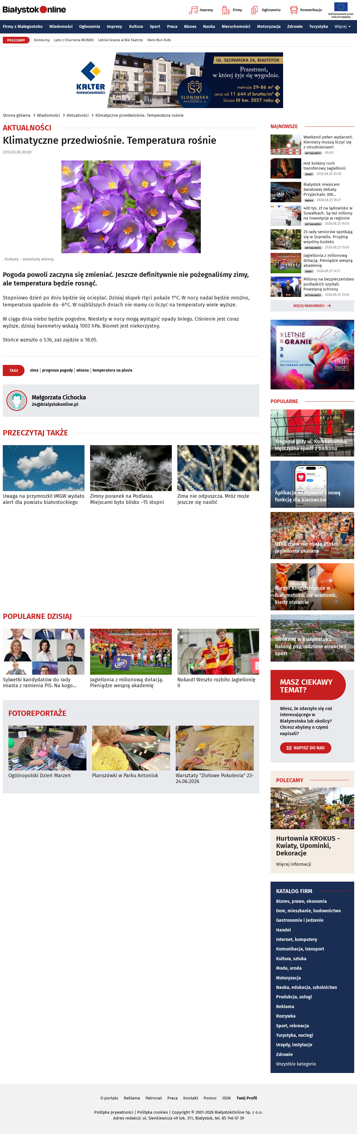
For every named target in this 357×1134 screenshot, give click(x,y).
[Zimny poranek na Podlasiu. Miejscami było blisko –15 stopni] (131, 468)
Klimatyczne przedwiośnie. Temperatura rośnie (139, 115)
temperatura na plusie (112, 370)
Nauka (209, 26)
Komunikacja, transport (300, 949)
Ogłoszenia (271, 10)
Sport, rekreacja (292, 1025)
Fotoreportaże (37, 713)
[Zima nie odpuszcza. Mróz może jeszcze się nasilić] (218, 468)
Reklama (285, 1006)
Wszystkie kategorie (296, 1064)
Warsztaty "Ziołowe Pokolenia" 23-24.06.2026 (215, 779)
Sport (155, 26)
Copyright (181, 1112)
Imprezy (206, 10)
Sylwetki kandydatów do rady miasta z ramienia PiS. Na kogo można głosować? (38, 683)
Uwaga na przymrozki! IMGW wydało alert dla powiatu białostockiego (44, 499)
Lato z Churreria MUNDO (74, 40)
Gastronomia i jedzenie (300, 920)
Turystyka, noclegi (294, 1035)
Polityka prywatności (113, 1112)
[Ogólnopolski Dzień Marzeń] (47, 748)
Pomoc (210, 1098)
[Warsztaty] (215, 748)
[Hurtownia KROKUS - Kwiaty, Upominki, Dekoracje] (312, 808)
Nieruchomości (236, 26)
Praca (172, 26)
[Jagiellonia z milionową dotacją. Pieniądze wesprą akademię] (131, 652)
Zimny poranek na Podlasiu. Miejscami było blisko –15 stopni (127, 499)
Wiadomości (61, 26)
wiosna (82, 370)
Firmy (237, 10)
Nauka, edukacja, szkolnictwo (306, 987)
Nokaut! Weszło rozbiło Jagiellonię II (216, 683)
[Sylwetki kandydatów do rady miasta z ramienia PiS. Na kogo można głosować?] (44, 652)
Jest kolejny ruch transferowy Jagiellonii (324, 166)
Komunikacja (311, 10)
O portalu (109, 1098)
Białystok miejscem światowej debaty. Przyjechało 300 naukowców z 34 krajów (325, 189)
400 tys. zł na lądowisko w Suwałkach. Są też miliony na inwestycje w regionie (328, 213)
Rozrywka (286, 1016)
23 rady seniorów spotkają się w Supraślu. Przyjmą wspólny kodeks (328, 236)
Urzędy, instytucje (294, 1044)
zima (34, 370)
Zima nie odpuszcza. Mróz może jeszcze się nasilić (213, 499)
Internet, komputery (296, 939)
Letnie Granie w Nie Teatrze (120, 40)
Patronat (154, 1098)
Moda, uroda (289, 968)
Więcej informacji (293, 864)
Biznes (190, 26)
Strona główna (16, 115)
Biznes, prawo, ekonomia (301, 901)
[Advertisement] (131, 558)
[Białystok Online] (34, 10)
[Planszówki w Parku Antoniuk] (131, 748)
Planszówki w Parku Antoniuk (125, 776)
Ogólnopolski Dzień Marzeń (39, 776)
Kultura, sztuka (291, 958)
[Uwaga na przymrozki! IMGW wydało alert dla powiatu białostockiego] (44, 468)
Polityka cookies (152, 1112)
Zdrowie (295, 26)
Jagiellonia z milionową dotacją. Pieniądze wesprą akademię (126, 683)
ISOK (226, 1098)
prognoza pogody (57, 370)
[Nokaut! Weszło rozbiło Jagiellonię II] (218, 652)
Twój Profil (247, 1098)
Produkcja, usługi (294, 996)
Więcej (341, 26)
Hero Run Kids (159, 40)
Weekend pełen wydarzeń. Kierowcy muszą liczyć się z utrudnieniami (328, 142)
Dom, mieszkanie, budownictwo (308, 910)
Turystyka (318, 26)
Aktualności (78, 115)
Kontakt (190, 1098)
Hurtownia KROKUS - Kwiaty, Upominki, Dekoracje (308, 846)
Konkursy (42, 40)
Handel (283, 930)
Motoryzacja (269, 26)
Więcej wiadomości (309, 306)
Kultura (136, 26)
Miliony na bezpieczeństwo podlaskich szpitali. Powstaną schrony (328, 284)
